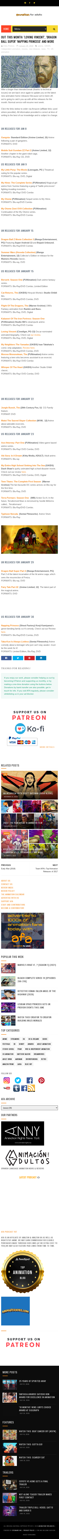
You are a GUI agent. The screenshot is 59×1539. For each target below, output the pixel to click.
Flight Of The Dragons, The (14, 305)
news (43, 49)
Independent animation (10, 49)
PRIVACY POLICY (29, 1530)
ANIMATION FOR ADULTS (47, 1526)
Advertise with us (10, 897)
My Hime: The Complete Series (17, 182)
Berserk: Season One (12, 280)
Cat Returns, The (10, 292)
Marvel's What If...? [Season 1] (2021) (37, 964)
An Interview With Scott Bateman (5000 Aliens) (28, 793)
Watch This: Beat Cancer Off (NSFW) (37, 1431)
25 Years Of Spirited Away (32, 1381)
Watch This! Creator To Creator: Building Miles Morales (35, 1019)
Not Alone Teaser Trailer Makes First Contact (35, 1496)
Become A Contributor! (12, 907)
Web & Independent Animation (37, 1049)
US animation (8, 1054)
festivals (6, 1044)
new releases (34, 49)
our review (35, 335)
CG (24, 1039)
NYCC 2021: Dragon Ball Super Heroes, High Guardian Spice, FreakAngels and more (25, 851)
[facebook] (29, 3)
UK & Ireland (33, 1039)
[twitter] (34, 3)
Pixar (20, 1049)
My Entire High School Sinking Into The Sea (23, 465)
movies (25, 49)
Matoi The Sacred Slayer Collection (18, 420)
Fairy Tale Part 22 (9, 587)
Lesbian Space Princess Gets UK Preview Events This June (34, 1005)
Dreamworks (39, 1054)
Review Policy (8, 890)
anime (40, 46)
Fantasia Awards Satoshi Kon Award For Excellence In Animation (37, 1395)
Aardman (18, 1059)
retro (43, 1059)
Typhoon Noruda (10, 514)
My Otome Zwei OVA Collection (17, 208)
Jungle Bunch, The (10, 407)
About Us (5, 880)
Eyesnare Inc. (17, 1530)
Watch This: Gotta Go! (30, 1444)
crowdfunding (32, 1059)
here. (23, 472)
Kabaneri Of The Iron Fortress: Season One (23, 318)
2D (5, 774)
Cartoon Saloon (23, 1054)
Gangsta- (5, 137)
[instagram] (25, 3)
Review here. (29, 348)
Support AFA (7, 901)
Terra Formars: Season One (16, 498)
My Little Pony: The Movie (14, 170)
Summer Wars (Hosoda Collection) (18, 252)
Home (6, 29)
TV (48, 49)
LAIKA (19, 1064)
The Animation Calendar (12, 894)
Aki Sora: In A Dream (11, 455)
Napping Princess (10, 625)
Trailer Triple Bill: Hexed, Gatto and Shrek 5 (36, 1509)
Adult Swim (7, 1059)
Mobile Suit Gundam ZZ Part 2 (16, 150)
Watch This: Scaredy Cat (32, 1457)
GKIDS (47, 46)
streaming (15, 1039)
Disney (21, 1044)
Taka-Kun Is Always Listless (15, 641)
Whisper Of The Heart (12, 367)
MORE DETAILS (47, 747)
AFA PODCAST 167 (9, 1231)
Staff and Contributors (13, 904)
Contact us (6, 884)
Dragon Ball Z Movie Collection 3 (17, 239)
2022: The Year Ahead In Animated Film (22, 822)
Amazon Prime (8, 1064)
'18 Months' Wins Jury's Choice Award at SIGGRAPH (35, 1409)
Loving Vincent (9, 331)
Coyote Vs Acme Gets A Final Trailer (33, 1483)
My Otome (6, 199)
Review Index (7, 887)
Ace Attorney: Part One (12, 442)
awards (31, 1044)
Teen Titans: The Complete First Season (21, 481)
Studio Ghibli (8, 1049)
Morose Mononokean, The (14, 354)
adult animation (44, 1044)
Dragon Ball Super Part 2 (13, 571)
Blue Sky (28, 1064)
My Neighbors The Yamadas (15, 344)
